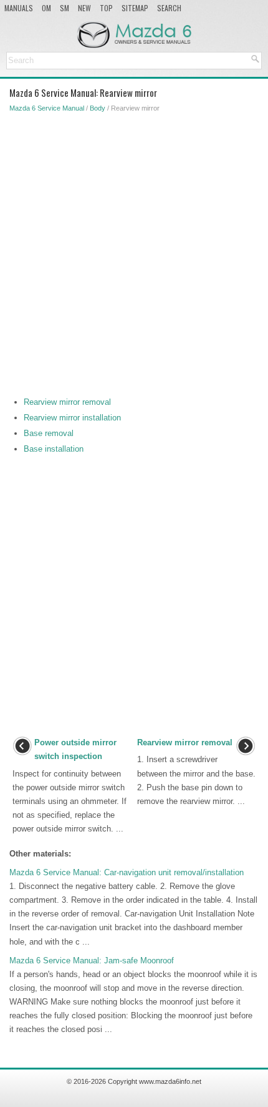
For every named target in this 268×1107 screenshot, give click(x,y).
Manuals (18, 7)
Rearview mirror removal (67, 402)
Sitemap (135, 7)
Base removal (49, 433)
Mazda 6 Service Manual (46, 108)
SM (64, 7)
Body (97, 108)
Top (106, 7)
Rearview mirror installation (72, 417)
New (84, 7)
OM (46, 7)
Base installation (54, 449)
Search (169, 7)
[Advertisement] (134, 251)
